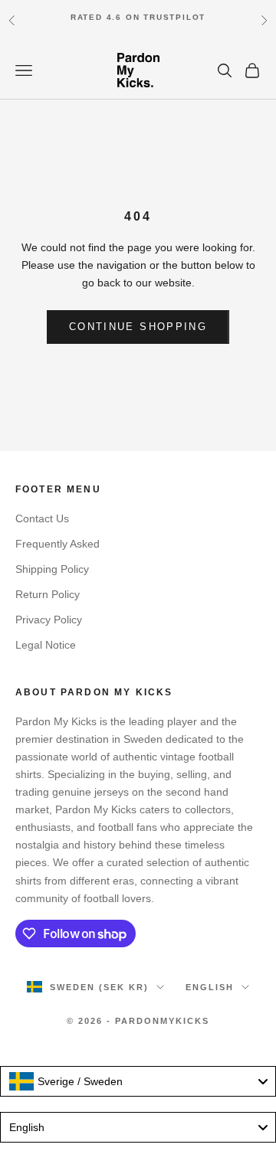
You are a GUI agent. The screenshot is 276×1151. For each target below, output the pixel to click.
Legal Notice (45, 645)
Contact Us (42, 518)
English (210, 987)
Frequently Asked (57, 544)
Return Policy (47, 594)
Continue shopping (138, 326)
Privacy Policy (48, 619)
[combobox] (138, 1081)
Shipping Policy (52, 569)
